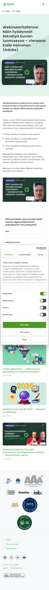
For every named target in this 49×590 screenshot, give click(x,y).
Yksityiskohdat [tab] (24, 255)
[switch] (43, 300)
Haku (7, 11)
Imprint (5, 568)
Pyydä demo (11, 548)
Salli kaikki (24, 325)
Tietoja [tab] (40, 255)
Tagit (17, 11)
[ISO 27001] (30, 505)
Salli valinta (24, 332)
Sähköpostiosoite (13, 242)
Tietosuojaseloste (16, 568)
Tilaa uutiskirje (12, 544)
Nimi (7, 231)
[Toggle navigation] (43, 4)
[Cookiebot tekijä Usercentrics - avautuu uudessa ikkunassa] (36, 248)
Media (8, 539)
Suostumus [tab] (8, 255)
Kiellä (24, 340)
